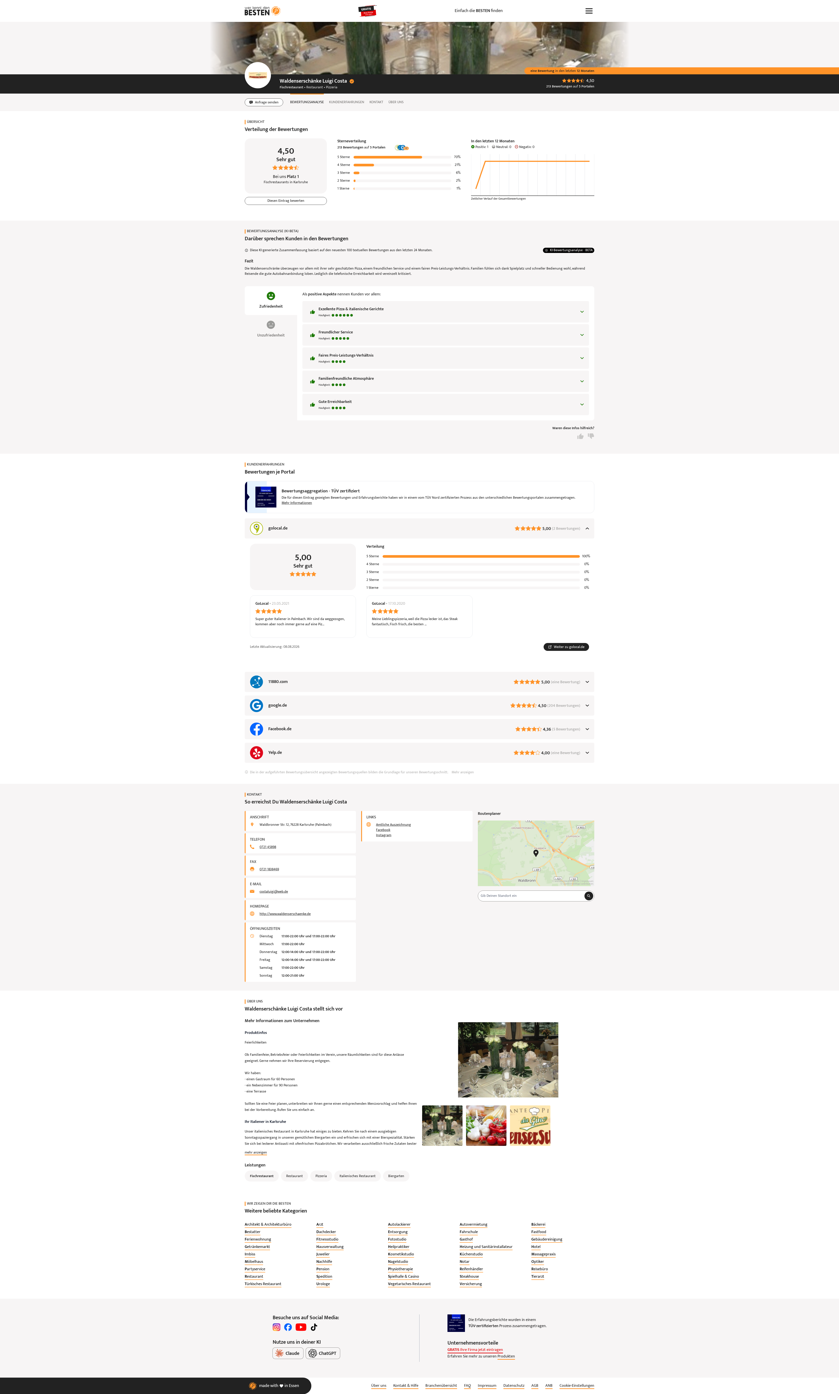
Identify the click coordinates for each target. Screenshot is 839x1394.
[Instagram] (277, 1327)
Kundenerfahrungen (346, 102)
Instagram (383, 835)
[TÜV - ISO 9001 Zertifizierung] (456, 1323)
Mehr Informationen (297, 503)
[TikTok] (314, 1327)
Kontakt (376, 102)
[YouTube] (301, 1327)
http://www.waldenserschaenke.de (285, 914)
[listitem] (268, 1225)
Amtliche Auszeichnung (393, 825)
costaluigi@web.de (274, 892)
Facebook (383, 830)
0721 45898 (268, 847)
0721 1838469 (269, 869)
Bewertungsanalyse (307, 102)
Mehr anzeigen (463, 772)
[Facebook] (288, 1327)
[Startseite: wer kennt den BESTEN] (263, 11)
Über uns (396, 102)
